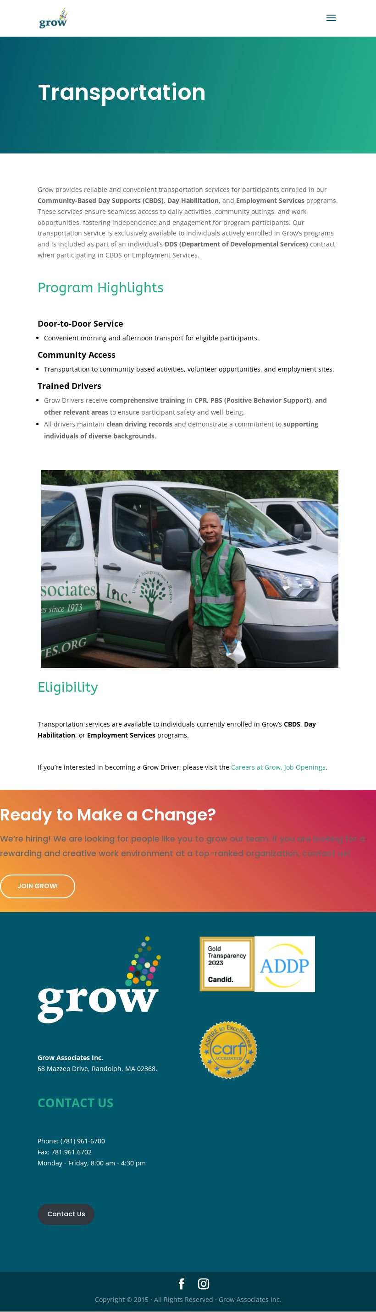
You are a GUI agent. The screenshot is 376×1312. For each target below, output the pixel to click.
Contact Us (66, 1214)
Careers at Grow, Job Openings (278, 767)
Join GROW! (37, 886)
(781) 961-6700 (83, 1141)
